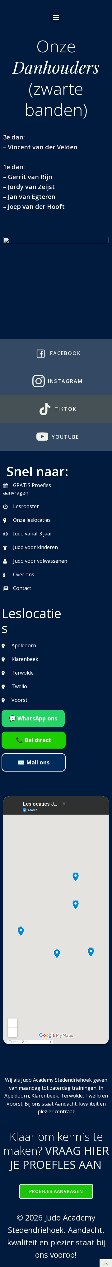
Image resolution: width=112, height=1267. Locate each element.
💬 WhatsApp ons (33, 718)
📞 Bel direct (33, 740)
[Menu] (56, 17)
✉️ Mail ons (33, 762)
